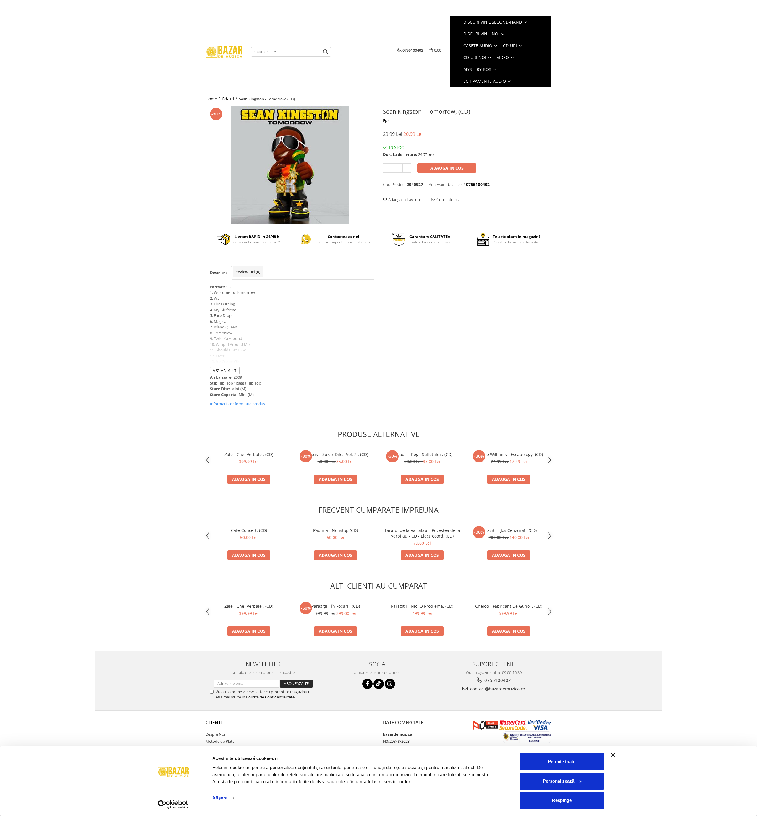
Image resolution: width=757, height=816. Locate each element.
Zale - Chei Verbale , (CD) (248, 454)
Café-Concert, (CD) (249, 530)
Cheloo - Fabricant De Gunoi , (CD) (508, 606)
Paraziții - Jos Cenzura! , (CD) (509, 530)
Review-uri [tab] (247, 271)
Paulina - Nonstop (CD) (335, 530)
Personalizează (558, 781)
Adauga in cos (447, 168)
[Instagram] (390, 684)
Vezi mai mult (224, 370)
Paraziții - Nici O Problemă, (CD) (422, 606)
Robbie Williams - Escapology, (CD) (509, 454)
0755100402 (497, 680)
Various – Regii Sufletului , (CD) (422, 454)
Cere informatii (449, 199)
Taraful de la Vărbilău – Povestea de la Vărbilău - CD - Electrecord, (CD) (422, 533)
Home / (213, 99)
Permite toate (561, 761)
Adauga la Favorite (404, 199)
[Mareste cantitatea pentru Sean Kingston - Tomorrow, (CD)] (406, 168)
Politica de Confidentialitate (270, 697)
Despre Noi (215, 734)
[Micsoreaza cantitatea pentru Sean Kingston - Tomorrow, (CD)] (387, 168)
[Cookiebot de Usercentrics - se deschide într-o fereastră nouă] (173, 804)
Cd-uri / (230, 99)
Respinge (562, 800)
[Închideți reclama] (613, 755)
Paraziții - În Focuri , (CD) (335, 606)
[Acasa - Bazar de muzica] (224, 52)
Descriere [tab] (218, 272)
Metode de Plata (220, 741)
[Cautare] (325, 52)
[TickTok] (378, 684)
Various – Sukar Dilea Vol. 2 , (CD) (335, 454)
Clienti (214, 722)
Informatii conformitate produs (237, 403)
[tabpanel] (290, 165)
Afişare (219, 797)
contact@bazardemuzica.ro (497, 689)
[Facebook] (367, 684)
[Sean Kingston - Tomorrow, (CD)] (290, 165)
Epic (386, 120)
